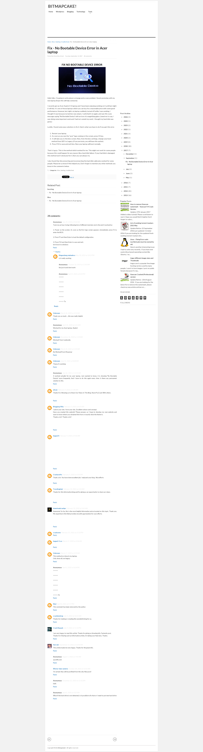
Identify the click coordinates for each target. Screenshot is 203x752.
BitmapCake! (62, 6)
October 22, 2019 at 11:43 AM (79, 265)
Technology (80, 12)
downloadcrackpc (59, 508)
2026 (126, 117)
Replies (57, 252)
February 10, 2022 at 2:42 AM (73, 489)
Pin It (72, 177)
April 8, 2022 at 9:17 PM (65, 604)
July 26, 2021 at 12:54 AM (71, 373)
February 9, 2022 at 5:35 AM (73, 475)
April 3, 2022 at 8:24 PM (76, 274)
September (130, 158)
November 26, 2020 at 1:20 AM (72, 337)
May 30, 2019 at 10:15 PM (85, 255)
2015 (126, 187)
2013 (126, 195)
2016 (126, 183)
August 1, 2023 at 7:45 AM (71, 657)
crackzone (57, 533)
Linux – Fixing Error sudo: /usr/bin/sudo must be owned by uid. (142, 241)
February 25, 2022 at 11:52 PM (72, 533)
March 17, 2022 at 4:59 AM (70, 553)
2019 (126, 142)
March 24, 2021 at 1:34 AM (70, 349)
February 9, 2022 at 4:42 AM (70, 436)
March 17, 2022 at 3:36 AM (72, 541)
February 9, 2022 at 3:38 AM (68, 390)
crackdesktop (58, 616)
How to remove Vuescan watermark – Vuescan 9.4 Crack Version (141, 206)
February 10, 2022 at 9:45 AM (77, 508)
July (127, 169)
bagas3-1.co (57, 541)
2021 (126, 134)
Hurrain (56, 645)
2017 (126, 150)
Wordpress (60, 12)
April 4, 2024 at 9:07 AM (71, 693)
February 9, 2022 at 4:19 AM (74, 407)
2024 (126, 121)
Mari (55, 604)
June (128, 173)
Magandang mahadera (67, 255)
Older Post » (115, 739)
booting (58, 42)
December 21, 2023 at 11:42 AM (73, 681)
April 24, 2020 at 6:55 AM (71, 325)
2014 (126, 191)
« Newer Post (49, 739)
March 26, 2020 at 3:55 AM (70, 313)
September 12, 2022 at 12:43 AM (71, 645)
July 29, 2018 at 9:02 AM (71, 222)
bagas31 (56, 436)
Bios (53, 42)
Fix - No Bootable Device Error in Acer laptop (77, 50)
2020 (126, 138)
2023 (126, 125)
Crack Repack (58, 628)
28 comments (88, 56)
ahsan (55, 390)
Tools (89, 12)
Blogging (70, 12)
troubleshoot (65, 42)
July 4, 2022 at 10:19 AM (72, 616)
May (127, 178)
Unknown (56, 313)
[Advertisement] (128, 20)
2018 (126, 146)
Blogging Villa (58, 407)
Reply (55, 247)
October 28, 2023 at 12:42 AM (79, 669)
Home (51, 12)
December (130, 154)
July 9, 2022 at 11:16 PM (72, 628)
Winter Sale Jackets (60, 669)
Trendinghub (58, 489)
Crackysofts (57, 475)
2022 (126, 129)
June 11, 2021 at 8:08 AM (70, 361)
